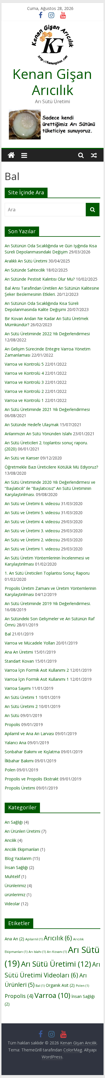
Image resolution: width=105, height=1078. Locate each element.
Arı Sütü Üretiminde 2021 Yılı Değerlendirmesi (47, 409)
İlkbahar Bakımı (19, 760)
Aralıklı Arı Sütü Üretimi (26, 261)
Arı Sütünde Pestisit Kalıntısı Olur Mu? (40, 279)
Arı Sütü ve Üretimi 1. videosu (32, 549)
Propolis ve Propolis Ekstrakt (32, 779)
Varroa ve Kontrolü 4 (24, 373)
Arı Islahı (37, 952)
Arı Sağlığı (14, 822)
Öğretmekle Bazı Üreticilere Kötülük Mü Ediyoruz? (51, 467)
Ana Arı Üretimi (19, 652)
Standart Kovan (19, 661)
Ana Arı (14, 938)
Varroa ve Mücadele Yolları (30, 643)
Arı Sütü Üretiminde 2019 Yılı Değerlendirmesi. (48, 603)
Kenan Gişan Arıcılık (52, 82)
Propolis (12, 724)
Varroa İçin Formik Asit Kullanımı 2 (37, 670)
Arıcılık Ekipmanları (22, 849)
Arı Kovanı (57, 952)
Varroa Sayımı (18, 688)
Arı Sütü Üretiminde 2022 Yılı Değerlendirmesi (47, 333)
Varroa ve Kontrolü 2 (24, 391)
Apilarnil (34, 939)
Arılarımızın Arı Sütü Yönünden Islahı (38, 433)
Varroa (52, 995)
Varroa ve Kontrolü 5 (24, 364)
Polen (10, 770)
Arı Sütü (12, 715)
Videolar (12, 903)
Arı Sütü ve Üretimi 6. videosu (32, 503)
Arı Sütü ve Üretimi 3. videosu (32, 530)
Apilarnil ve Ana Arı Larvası (29, 733)
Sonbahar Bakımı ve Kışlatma (32, 751)
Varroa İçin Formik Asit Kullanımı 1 (37, 679)
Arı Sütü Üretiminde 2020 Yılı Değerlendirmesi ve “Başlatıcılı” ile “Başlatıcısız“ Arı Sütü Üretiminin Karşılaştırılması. (50, 488)
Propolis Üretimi (20, 788)
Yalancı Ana (15, 742)
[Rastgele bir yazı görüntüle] (94, 155)
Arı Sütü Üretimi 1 (21, 697)
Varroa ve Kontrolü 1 (24, 400)
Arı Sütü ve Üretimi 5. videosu (32, 512)
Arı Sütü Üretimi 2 (21, 706)
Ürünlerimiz (15, 885)
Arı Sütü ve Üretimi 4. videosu (32, 521)
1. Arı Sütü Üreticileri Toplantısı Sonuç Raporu (47, 573)
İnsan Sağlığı (16, 867)
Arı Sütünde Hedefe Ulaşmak (32, 424)
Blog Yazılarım (18, 858)
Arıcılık (10, 840)
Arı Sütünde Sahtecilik (25, 270)
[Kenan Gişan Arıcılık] (11, 155)
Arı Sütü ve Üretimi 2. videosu (32, 540)
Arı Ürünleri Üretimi (22, 831)
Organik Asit (60, 985)
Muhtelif (12, 876)
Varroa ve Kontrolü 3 (24, 382)
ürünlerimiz (15, 894)
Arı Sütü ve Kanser (22, 458)
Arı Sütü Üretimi (56, 963)
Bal (8, 634)
